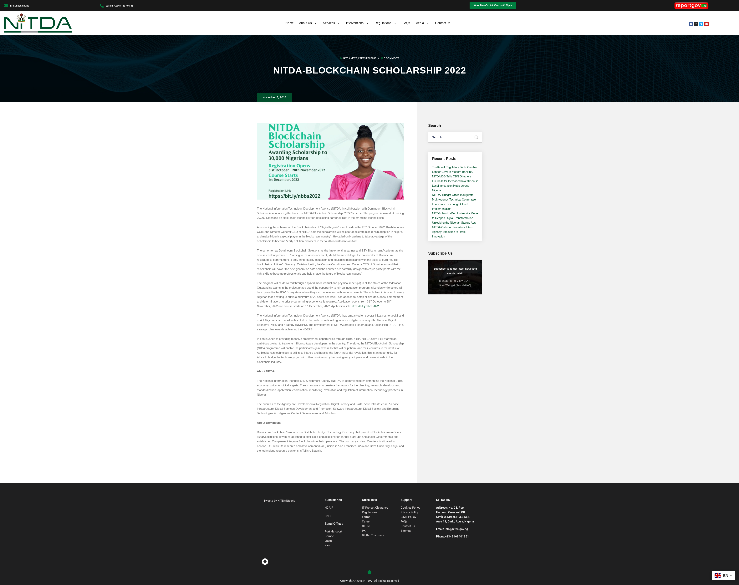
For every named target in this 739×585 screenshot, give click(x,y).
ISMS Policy (408, 517)
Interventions (355, 23)
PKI (364, 530)
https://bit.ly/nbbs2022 (365, 306)
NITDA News (350, 58)
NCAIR (329, 507)
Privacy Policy (410, 512)
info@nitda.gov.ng (456, 529)
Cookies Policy (410, 507)
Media (419, 23)
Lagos (329, 540)
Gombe (329, 536)
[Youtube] (706, 24)
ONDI (328, 516)
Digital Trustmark (373, 535)
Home (289, 23)
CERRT (366, 526)
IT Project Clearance (375, 507)
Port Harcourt (333, 531)
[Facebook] (691, 24)
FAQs (406, 23)
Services (329, 23)
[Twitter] (701, 24)
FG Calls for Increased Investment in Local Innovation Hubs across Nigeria (455, 185)
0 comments (391, 58)
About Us (305, 23)
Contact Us (442, 23)
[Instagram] (696, 24)
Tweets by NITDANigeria (279, 500)
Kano (328, 545)
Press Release (367, 58)
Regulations (383, 23)
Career (366, 521)
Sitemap (406, 530)
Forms (366, 517)
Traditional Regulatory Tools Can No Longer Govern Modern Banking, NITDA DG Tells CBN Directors (454, 171)
